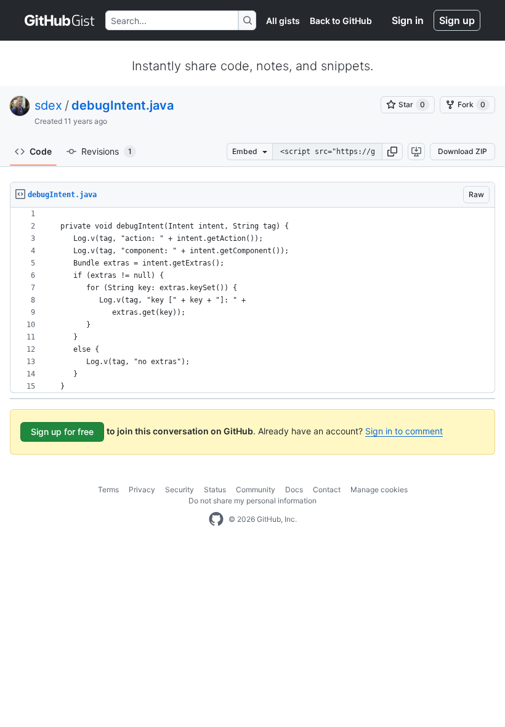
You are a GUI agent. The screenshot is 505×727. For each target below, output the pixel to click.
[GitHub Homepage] (216, 519)
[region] (252, 300)
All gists (283, 20)
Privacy (142, 489)
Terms (108, 489)
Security (179, 489)
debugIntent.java (122, 105)
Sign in (408, 20)
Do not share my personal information (252, 500)
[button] (392, 151)
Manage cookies (379, 489)
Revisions (106, 151)
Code (41, 151)
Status (215, 489)
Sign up (457, 20)
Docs (294, 489)
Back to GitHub (341, 20)
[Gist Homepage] (60, 20)
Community (255, 489)
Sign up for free (62, 431)
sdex (48, 105)
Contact (327, 489)
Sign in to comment (404, 431)
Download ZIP (462, 151)
